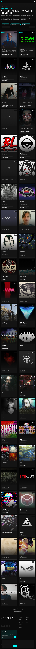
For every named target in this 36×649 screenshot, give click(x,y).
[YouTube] (9, 626)
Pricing (27, 622)
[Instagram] (4, 626)
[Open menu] (34, 1)
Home (2, 6)
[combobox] (5, 24)
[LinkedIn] (7, 626)
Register (27, 619)
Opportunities (21, 622)
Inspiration (20, 624)
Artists (20, 619)
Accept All (15, 645)
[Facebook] (2, 626)
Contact (20, 627)
